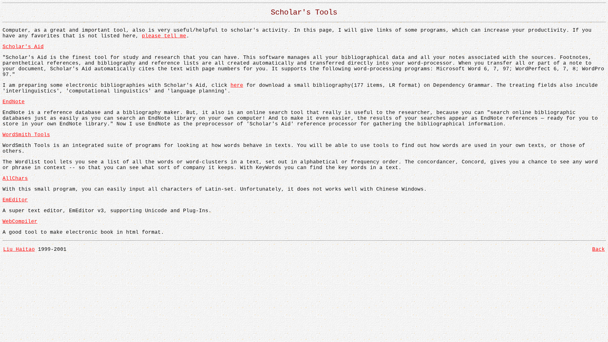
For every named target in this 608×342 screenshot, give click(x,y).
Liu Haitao (19, 249)
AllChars (15, 178)
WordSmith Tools (26, 135)
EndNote (14, 102)
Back (598, 249)
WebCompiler (20, 222)
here (237, 85)
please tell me (164, 36)
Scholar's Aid (23, 47)
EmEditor (15, 200)
